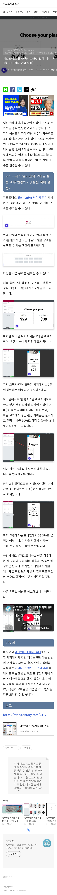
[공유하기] (12, 748)
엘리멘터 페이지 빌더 (28, 652)
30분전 (10, 841)
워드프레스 (7, 11)
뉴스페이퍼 (41, 668)
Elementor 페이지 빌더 (32, 197)
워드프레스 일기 (11, 3)
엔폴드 (28, 668)
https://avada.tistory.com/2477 (24, 715)
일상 (36, 11)
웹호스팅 (19, 11)
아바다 (19, 668)
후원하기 (45, 11)
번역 (28, 11)
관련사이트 (7, 877)
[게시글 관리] (16, 748)
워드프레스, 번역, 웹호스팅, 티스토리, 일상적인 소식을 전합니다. (21, 846)
